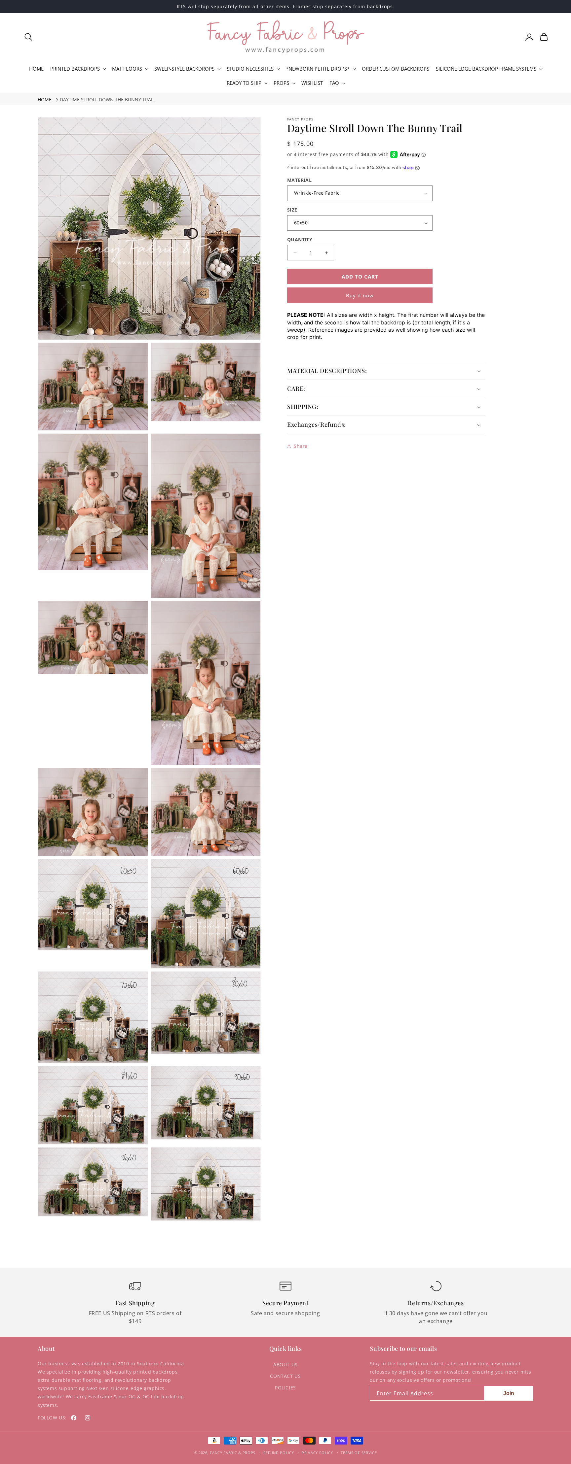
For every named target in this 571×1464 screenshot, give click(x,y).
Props (281, 83)
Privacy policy (317, 1452)
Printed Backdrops (75, 69)
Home (45, 99)
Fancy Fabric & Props (232, 1452)
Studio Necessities (250, 69)
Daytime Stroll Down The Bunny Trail (107, 99)
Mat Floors (127, 69)
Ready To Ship (244, 83)
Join (508, 1393)
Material (299, 180)
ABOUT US (285, 1364)
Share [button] (301, 446)
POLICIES (285, 1387)
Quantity (299, 239)
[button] (28, 37)
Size (292, 210)
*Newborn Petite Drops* (318, 69)
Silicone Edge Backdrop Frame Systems (486, 69)
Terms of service (359, 1452)
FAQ (334, 83)
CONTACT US (285, 1376)
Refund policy (278, 1452)
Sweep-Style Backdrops (184, 69)
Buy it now (360, 295)
